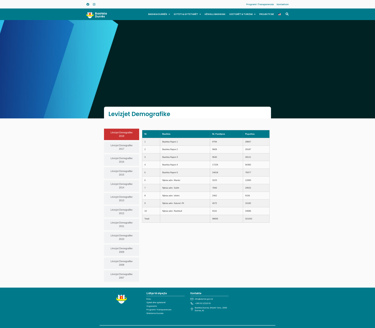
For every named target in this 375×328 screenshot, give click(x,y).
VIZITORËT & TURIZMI (241, 14)
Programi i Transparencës (260, 4)
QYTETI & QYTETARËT (186, 14)
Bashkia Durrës (101, 14)
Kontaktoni (283, 4)
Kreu (148, 299)
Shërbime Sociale (154, 313)
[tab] (121, 134)
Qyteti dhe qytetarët (156, 302)
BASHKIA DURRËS (157, 14)
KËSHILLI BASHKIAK (215, 14)
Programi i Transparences (158, 309)
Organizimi (151, 306)
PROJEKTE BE (266, 14)
